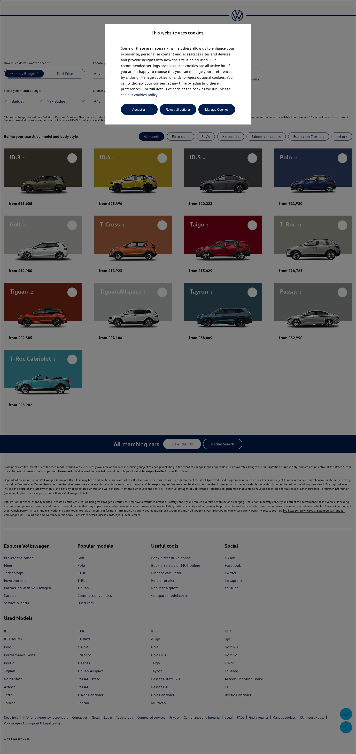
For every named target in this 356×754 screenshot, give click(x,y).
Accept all (139, 109)
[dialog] (178, 377)
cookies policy (145, 95)
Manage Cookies (217, 109)
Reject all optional (178, 109)
